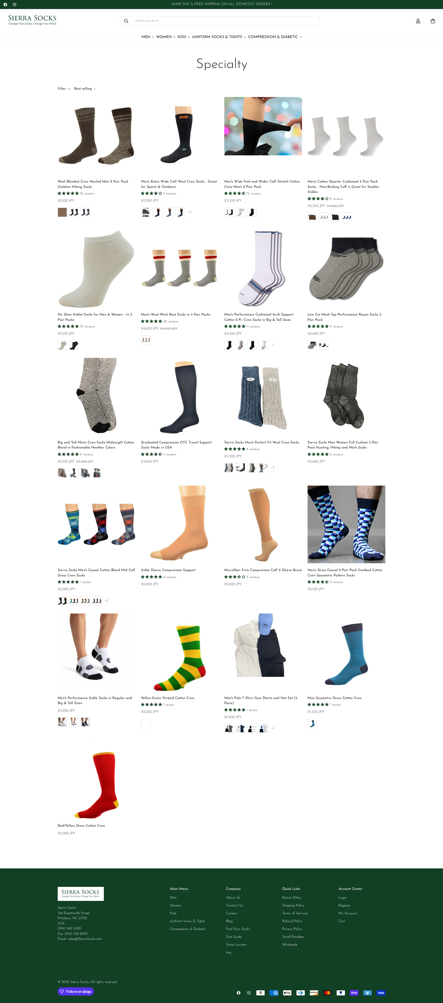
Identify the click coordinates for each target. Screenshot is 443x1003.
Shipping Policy (293, 905)
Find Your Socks (238, 929)
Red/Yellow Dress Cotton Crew (81, 826)
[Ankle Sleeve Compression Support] (180, 524)
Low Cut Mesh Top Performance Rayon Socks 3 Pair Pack (344, 317)
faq (228, 952)
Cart (341, 921)
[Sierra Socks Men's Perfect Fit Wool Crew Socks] (263, 397)
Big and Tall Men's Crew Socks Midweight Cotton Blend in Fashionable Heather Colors (96, 445)
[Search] (126, 21)
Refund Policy (292, 921)
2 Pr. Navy (252, 345)
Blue (312, 723)
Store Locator (236, 945)
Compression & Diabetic (273, 37)
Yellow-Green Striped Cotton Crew (167, 698)
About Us (233, 898)
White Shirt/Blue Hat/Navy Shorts (263, 728)
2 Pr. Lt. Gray (240, 345)
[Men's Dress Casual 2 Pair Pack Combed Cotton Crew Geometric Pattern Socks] (346, 524)
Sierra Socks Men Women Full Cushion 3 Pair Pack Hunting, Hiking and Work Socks (343, 445)
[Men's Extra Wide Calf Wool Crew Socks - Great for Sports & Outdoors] (180, 136)
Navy (85, 212)
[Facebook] (5, 4)
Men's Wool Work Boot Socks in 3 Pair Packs (175, 314)
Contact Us (234, 905)
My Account (347, 913)
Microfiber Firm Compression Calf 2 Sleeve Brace (263, 570)
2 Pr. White (263, 345)
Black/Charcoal (252, 467)
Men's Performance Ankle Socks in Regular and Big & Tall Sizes (95, 700)
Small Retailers (293, 937)
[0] (433, 21)
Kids (182, 37)
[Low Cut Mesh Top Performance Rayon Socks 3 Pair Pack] (346, 269)
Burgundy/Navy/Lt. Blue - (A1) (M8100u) (85, 600)
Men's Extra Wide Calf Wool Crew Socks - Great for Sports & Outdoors (179, 184)
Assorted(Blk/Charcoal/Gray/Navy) (145, 212)
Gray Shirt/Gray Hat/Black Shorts (228, 728)
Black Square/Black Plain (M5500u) (62, 600)
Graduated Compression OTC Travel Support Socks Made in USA (176, 445)
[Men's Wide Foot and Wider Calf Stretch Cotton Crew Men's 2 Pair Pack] (263, 136)
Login (342, 898)
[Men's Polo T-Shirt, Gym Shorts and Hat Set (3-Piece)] (263, 652)
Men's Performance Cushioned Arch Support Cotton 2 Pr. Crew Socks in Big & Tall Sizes (258, 317)
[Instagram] (14, 4)
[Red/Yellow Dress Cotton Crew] (96, 780)
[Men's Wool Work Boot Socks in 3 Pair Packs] (180, 269)
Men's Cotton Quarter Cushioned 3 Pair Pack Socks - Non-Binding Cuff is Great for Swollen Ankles (343, 187)
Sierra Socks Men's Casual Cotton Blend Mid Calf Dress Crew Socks (96, 573)
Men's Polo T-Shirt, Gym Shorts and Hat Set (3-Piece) (261, 700)
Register (344, 905)
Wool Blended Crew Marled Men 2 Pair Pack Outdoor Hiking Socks (93, 184)
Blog (229, 921)
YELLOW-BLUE (145, 723)
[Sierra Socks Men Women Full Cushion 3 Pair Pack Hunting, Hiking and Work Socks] (346, 397)
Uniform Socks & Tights (217, 37)
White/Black (228, 212)
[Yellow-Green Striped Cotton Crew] (180, 652)
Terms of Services (295, 913)
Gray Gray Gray (312, 345)
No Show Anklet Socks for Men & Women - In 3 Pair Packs (95, 317)
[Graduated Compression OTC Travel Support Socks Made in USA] (180, 397)
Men (145, 37)
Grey (145, 340)
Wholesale (289, 945)
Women (164, 37)
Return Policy (292, 898)
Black (157, 212)
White (240, 212)
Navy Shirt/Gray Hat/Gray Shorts (240, 728)
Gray (73, 212)
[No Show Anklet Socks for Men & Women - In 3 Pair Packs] (96, 269)
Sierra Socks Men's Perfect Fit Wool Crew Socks (261, 442)
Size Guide (234, 937)
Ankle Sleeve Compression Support (168, 570)
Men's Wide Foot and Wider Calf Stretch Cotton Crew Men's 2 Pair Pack (262, 184)
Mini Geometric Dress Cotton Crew (335, 698)
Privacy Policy (292, 929)
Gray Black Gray (323, 345)
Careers (231, 913)
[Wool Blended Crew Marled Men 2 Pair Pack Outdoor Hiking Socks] (96, 136)
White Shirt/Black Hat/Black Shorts (252, 728)
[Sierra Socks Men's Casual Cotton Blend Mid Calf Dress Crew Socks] (96, 524)
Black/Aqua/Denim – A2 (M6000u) (73, 600)
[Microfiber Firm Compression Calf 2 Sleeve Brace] (263, 524)
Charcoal (168, 212)
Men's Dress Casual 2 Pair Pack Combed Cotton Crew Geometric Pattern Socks (345, 573)
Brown (62, 212)
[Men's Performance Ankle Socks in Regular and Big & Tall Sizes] (96, 652)
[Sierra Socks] (32, 21)
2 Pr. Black (228, 345)
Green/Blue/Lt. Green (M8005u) (97, 600)
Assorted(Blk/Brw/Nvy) (97, 473)
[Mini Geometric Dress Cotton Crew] (346, 652)
